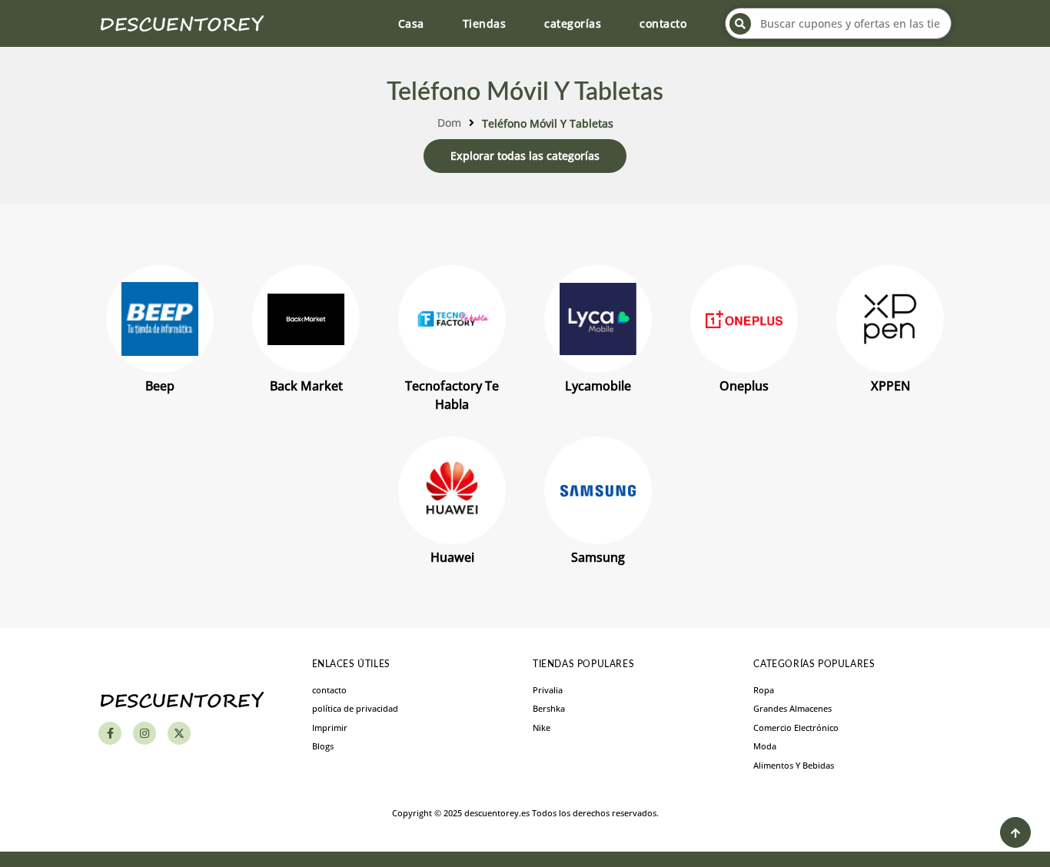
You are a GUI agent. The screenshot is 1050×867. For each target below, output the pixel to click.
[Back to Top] (1015, 832)
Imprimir (329, 727)
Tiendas (485, 23)
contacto (663, 23)
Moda (764, 746)
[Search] (740, 24)
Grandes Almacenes (792, 708)
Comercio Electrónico (796, 727)
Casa (411, 23)
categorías (572, 23)
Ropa (763, 690)
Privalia (548, 690)
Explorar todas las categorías (525, 155)
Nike (541, 727)
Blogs (323, 746)
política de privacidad (355, 708)
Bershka (549, 708)
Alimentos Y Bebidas (793, 765)
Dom (449, 122)
